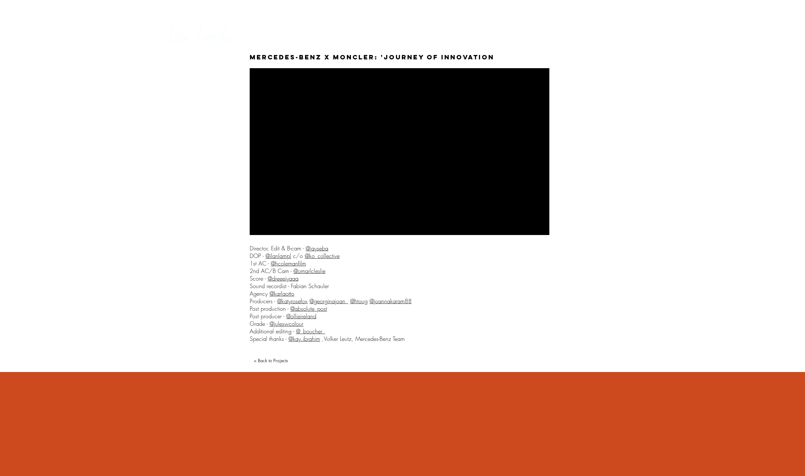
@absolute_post (308, 308)
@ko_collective (322, 256)
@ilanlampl (278, 256)
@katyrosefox (292, 301)
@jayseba (317, 248)
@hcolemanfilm (288, 263)
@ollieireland (301, 316)
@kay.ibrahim (304, 338)
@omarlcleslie (309, 271)
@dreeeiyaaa (283, 278)
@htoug (359, 301)
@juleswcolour (286, 323)
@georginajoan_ (328, 301)
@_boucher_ (310, 331)
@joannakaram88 (390, 301)
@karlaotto (281, 293)
